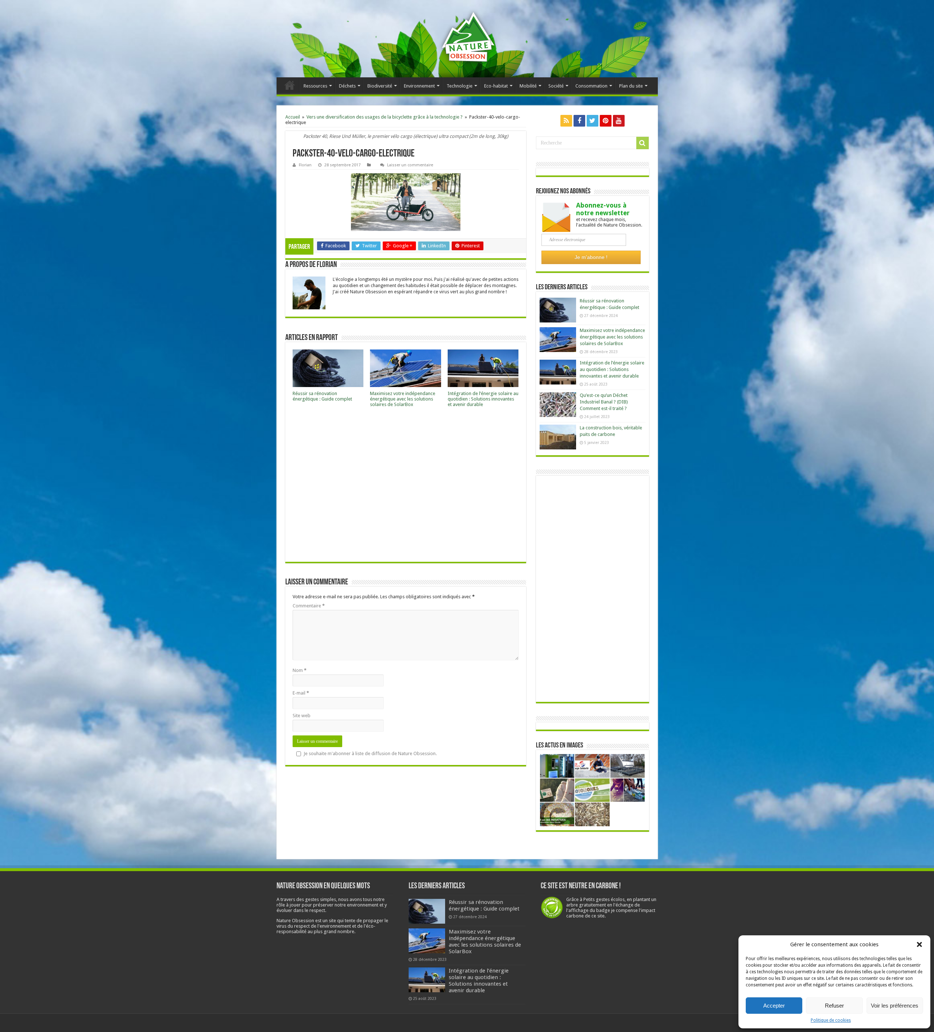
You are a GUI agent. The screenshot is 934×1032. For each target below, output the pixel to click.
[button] (919, 944)
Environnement (419, 86)
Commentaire (309, 605)
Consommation (591, 86)
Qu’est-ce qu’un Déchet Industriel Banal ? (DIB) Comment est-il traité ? (604, 402)
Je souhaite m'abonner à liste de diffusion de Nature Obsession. (370, 753)
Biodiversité (379, 86)
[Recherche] (642, 143)
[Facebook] (579, 121)
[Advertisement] (406, 486)
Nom (299, 670)
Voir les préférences (894, 1005)
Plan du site (631, 86)
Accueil (289, 85)
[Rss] (566, 121)
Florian (305, 165)
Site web (301, 715)
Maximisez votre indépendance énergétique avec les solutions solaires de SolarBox (402, 399)
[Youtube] (619, 121)
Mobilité (528, 86)
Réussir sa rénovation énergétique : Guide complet (322, 396)
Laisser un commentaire (410, 165)
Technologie (459, 86)
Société (556, 86)
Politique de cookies (831, 1020)
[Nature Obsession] (467, 42)
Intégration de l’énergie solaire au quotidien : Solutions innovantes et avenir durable (483, 399)
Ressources (315, 86)
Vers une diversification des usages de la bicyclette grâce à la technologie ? (384, 117)
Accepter (774, 1005)
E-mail (301, 693)
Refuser (834, 1005)
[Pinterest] (605, 121)
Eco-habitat (496, 86)
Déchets (347, 86)
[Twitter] (592, 121)
